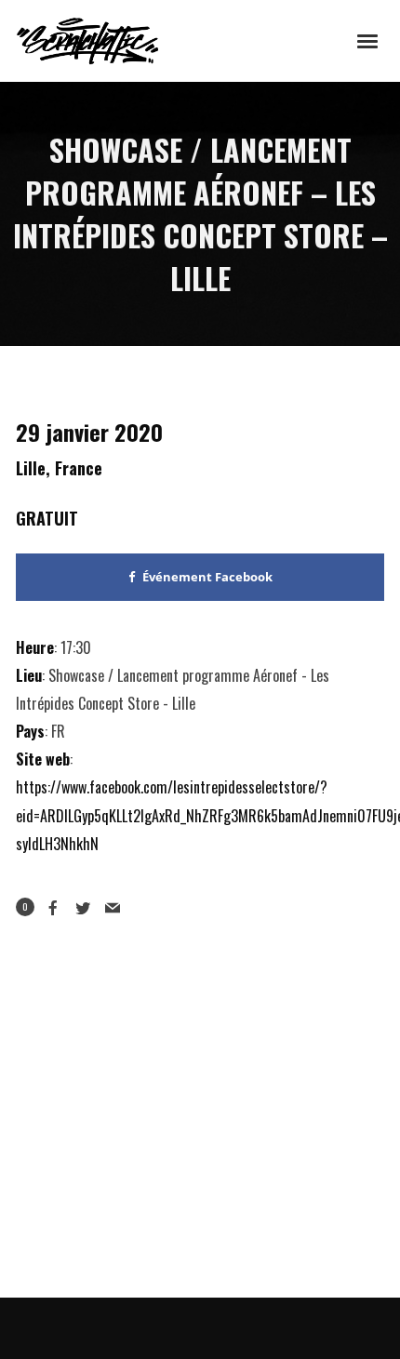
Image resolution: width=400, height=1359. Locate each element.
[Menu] (368, 40)
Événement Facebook (207, 576)
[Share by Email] (112, 907)
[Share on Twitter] (82, 907)
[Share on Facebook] (53, 907)
